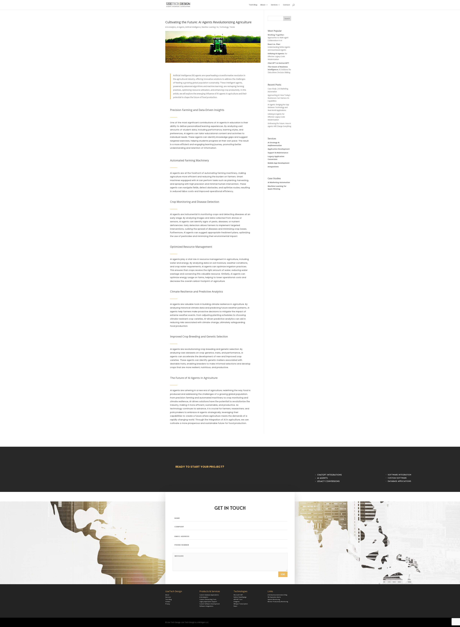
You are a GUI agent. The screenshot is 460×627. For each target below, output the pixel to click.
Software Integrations (206, 606)
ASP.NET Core (238, 599)
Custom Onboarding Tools (207, 599)
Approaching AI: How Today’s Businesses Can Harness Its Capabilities (279, 98)
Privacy (167, 604)
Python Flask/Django (240, 597)
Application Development (279, 149)
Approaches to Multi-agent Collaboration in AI (278, 38)
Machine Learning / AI (210, 27)
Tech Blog (253, 5)
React (235, 606)
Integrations (273, 166)
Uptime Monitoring (274, 599)
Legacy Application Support (208, 601)
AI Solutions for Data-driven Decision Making (279, 70)
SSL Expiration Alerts (274, 597)
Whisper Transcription (241, 604)
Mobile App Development (278, 163)
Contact (286, 5)
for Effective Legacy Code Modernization (277, 56)
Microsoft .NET (238, 595)
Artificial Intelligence (193, 27)
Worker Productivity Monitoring (278, 601)
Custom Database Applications (209, 595)
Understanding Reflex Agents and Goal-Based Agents (279, 47)
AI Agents (180, 27)
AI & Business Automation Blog (277, 595)
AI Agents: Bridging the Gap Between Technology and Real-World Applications (278, 107)
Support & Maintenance (278, 153)
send (283, 574)
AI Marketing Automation (279, 182)
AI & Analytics (170, 27)
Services (274, 5)
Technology (224, 27)
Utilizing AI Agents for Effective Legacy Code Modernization (276, 117)
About (262, 5)
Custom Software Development (209, 604)
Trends (232, 27)
